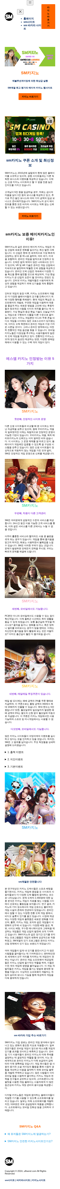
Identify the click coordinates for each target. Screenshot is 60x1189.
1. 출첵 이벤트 (16, 752)
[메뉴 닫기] (20, 11)
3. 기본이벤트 (15, 766)
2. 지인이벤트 (15, 759)
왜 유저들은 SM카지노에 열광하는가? (29, 1134)
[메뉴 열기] (30, 2)
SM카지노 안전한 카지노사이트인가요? (30, 1141)
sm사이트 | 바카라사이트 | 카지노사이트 (25, 1180)
